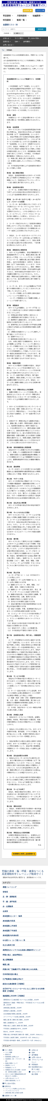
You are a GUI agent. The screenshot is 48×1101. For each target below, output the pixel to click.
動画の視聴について (11, 1063)
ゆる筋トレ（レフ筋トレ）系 (14, 940)
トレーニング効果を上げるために (15, 1089)
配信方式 (8, 1054)
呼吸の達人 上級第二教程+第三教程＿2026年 (18, 1026)
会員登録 (26, 10)
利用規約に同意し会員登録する (24, 854)
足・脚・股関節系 (9, 897)
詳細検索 (7, 33)
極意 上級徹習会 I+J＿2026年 (13, 1023)
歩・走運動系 (8, 906)
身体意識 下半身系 (10, 930)
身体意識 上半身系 (10, 926)
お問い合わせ (8, 45)
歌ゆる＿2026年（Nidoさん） (13, 1031)
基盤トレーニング (9, 887)
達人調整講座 (8, 959)
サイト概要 (8, 1052)
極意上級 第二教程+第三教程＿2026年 (16, 1020)
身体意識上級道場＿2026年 (12, 1008)
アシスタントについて (12, 1090)
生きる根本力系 (9, 945)
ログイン (39, 10)
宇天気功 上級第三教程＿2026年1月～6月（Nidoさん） (21, 1037)
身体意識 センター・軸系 (12, 916)
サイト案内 (19, 38)
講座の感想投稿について (12, 1080)
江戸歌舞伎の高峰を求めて (13, 979)
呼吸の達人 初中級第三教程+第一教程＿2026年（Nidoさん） (23, 1034)
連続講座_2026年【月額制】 (14, 996)
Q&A (16, 41)
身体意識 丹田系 (9, 921)
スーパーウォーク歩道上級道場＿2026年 (17, 1017)
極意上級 (6, 964)
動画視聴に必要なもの (12, 1057)
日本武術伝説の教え (10, 974)
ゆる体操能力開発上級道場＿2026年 (15, 1014)
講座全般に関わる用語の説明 (14, 1093)
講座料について (10, 1065)
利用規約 (35, 1064)
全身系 (5, 911)
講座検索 (40, 29)
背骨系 (5, 892)
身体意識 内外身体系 (11, 935)
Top (3, 50)
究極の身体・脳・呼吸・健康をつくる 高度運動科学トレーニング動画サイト (24, 872)
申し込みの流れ (33, 38)
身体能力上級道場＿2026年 (12, 1011)
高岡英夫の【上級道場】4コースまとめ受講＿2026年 (21, 1000)
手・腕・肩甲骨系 (9, 901)
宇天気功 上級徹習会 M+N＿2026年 (15, 1029)
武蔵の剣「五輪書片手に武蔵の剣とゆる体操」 (21, 969)
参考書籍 (26, 41)
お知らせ (6, 38)
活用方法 (6, 41)
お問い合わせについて (12, 1078)
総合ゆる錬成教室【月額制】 (14, 984)
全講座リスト (9, 24)
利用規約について (10, 1067)
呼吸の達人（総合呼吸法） (13, 955)
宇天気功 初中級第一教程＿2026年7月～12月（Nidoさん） (22, 1040)
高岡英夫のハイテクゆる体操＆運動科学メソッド (22, 950)
